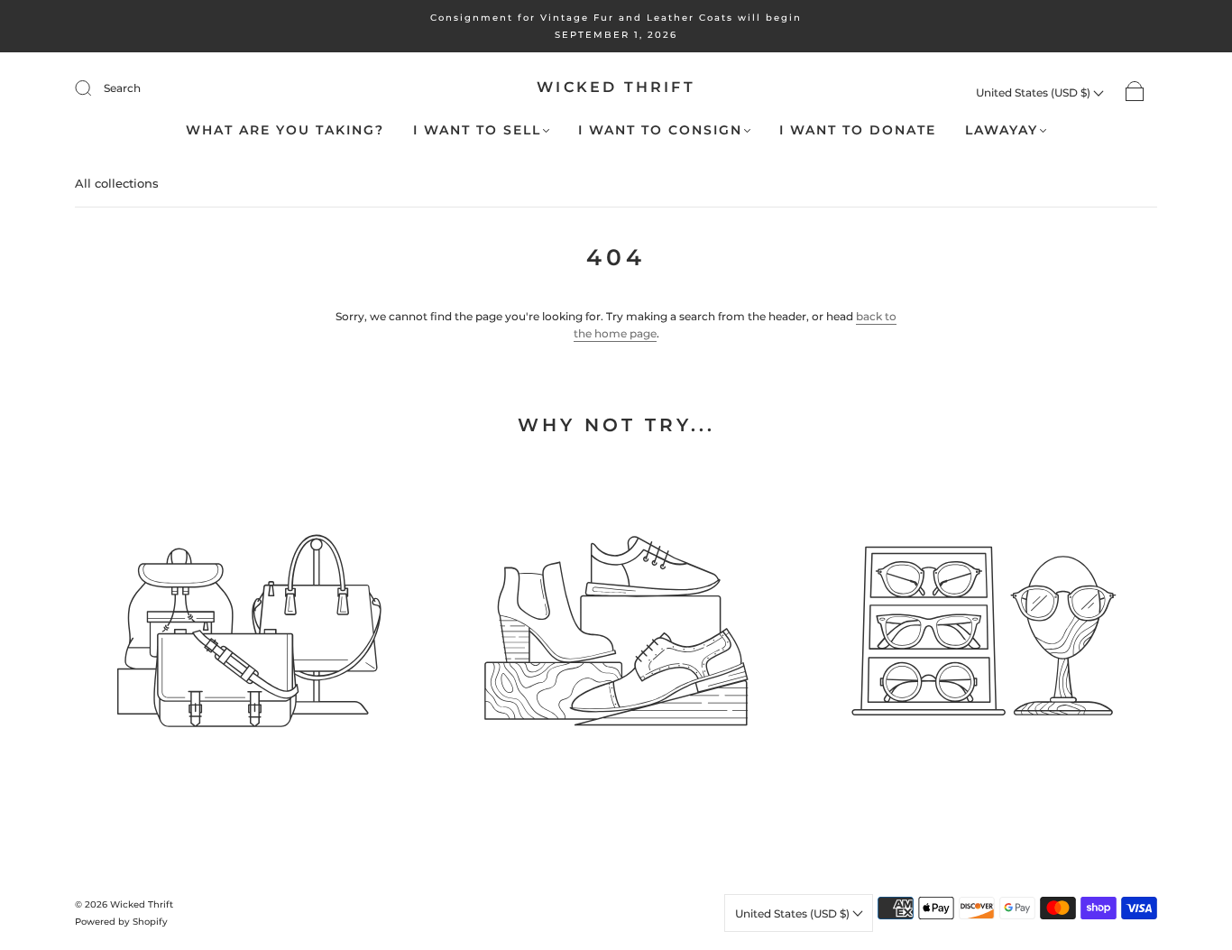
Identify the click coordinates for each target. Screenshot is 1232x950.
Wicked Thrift (616, 87)
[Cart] (1135, 92)
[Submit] (95, 88)
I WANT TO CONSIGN (660, 130)
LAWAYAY (1001, 130)
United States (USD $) (1034, 92)
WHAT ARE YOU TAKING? (285, 130)
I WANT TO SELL (477, 130)
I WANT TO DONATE (857, 130)
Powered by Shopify (121, 921)
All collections (117, 183)
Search (122, 88)
